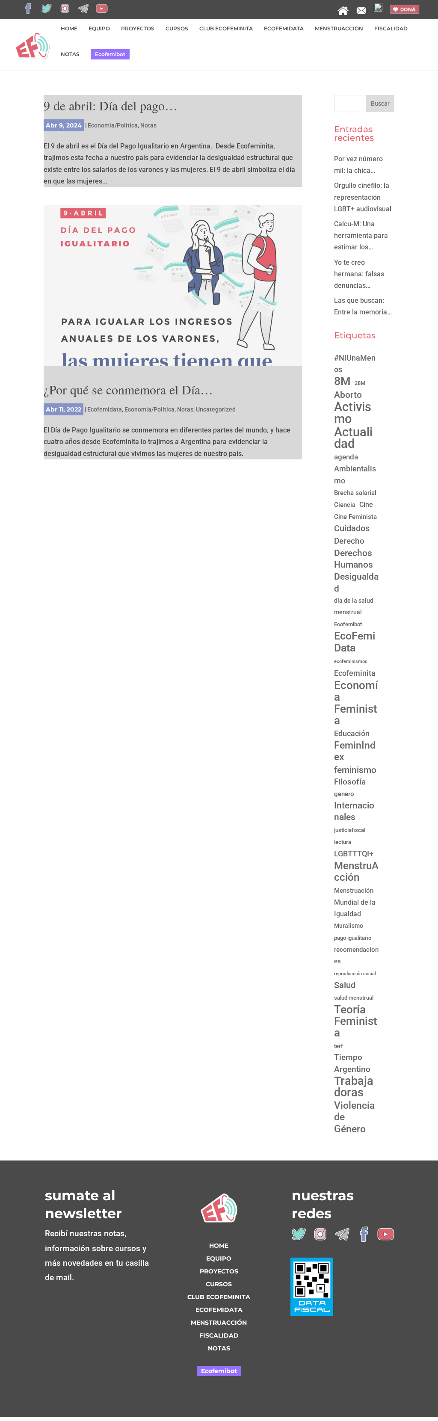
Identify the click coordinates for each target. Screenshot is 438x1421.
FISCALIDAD (391, 29)
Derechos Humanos (353, 559)
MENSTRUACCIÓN (339, 29)
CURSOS (177, 29)
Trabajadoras (353, 1086)
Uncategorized (216, 409)
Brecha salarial (355, 493)
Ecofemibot (110, 54)
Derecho (349, 541)
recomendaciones (356, 955)
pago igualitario (352, 938)
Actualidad (353, 438)
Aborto (348, 394)
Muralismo (348, 925)
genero (344, 794)
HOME (69, 29)
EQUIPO (99, 29)
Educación (352, 733)
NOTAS (70, 54)
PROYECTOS (137, 29)
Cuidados (352, 528)
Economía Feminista (356, 702)
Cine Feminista (355, 517)
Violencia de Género (354, 1117)
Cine (366, 504)
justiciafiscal (349, 830)
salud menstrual (353, 998)
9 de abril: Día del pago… (111, 105)
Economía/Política (113, 125)
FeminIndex (355, 751)
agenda (346, 457)
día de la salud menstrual (353, 606)
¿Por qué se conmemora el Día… (128, 389)
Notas (148, 125)
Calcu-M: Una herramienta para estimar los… (361, 235)
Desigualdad (356, 582)
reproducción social (355, 974)
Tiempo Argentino (352, 1063)
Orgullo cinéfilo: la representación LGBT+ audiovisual (362, 197)
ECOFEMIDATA (284, 29)
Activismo (352, 412)
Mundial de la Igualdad (355, 908)
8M (342, 381)
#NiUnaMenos (355, 364)
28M (360, 383)
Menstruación (353, 890)
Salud (344, 985)
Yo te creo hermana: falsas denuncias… (359, 274)
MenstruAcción (356, 871)
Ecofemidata (104, 409)
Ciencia (344, 505)
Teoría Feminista (355, 1021)
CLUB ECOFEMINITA (226, 29)
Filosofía (350, 782)
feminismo (355, 769)
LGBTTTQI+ (353, 853)
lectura (342, 842)
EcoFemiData (354, 641)
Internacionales (354, 811)
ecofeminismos (350, 661)
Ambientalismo (355, 474)
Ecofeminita (355, 673)
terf (338, 1046)
